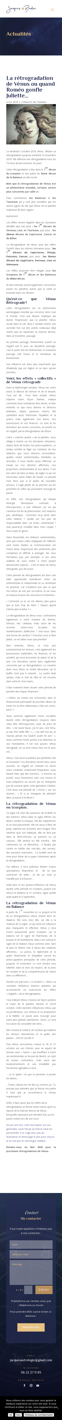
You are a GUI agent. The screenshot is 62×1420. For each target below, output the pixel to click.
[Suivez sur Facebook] (24, 1385)
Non (18, 1415)
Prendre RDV (31, 1327)
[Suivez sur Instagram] (31, 1385)
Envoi (44, 1290)
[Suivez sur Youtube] (37, 1385)
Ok (10, 1415)
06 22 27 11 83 (31, 1372)
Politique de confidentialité (39, 1415)
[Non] (58, 1408)
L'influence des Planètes (33, 102)
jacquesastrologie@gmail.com (31, 1360)
